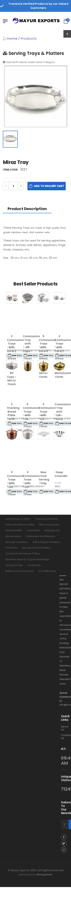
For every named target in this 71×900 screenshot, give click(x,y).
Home (11, 38)
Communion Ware (46, 519)
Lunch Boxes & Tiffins (17, 519)
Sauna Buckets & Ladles (20, 524)
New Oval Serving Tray (44, 477)
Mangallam (44, 874)
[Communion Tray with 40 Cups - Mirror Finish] (28, 298)
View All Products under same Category (30, 62)
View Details (11, 327)
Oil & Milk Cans (47, 571)
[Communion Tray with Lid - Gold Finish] (59, 366)
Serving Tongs (14, 565)
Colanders (33, 530)
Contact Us (66, 736)
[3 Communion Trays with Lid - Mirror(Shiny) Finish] (28, 434)
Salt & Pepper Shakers (46, 542)
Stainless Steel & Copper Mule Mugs (27, 559)
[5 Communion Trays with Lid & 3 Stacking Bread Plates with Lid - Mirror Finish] (43, 298)
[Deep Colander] (59, 434)
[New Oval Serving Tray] (43, 434)
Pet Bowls (11, 547)
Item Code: (11, 170)
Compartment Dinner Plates (22, 553)
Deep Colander (61, 474)
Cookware (34, 565)
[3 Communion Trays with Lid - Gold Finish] (43, 366)
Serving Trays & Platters (36, 547)
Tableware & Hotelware (40, 536)
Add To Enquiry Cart (49, 186)
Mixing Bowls (52, 530)
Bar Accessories (49, 524)
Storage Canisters (16, 542)
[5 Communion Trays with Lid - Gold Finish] (28, 366)
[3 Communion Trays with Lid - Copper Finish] (12, 434)
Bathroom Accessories (19, 571)
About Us (64, 728)
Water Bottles (13, 530)
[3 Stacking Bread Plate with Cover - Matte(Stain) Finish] (12, 366)
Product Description (27, 208)
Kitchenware (13, 536)
